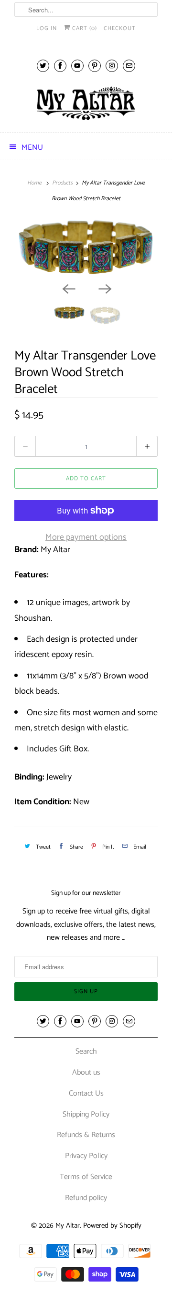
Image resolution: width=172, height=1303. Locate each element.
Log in (46, 28)
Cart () (83, 28)
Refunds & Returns (86, 1135)
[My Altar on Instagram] (112, 65)
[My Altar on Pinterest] (94, 65)
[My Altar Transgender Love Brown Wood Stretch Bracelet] (86, 247)
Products (62, 182)
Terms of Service (86, 1176)
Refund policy (86, 1197)
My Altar (67, 1225)
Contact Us (86, 1093)
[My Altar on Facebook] (60, 65)
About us (86, 1072)
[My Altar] (86, 103)
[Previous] (67, 287)
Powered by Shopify (112, 1225)
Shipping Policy (86, 1114)
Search (86, 1051)
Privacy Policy (86, 1155)
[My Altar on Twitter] (43, 65)
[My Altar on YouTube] (77, 65)
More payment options (86, 537)
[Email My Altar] (129, 65)
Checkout (120, 28)
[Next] (104, 287)
